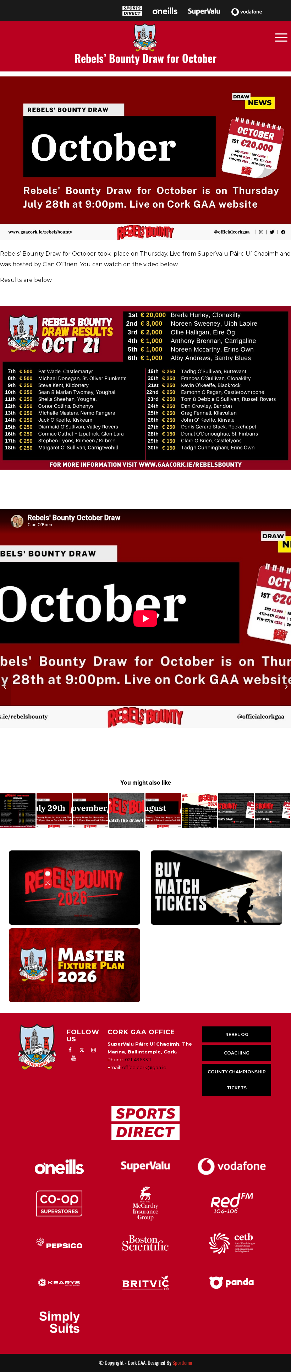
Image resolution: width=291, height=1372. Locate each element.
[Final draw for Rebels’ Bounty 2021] (127, 810)
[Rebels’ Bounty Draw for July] (54, 810)
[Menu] (281, 37)
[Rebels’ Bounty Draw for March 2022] (236, 810)
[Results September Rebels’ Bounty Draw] (17, 810)
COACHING (236, 1053)
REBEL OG (236, 1034)
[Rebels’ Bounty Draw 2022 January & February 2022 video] (272, 810)
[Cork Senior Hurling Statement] (285, 686)
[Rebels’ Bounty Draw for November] (90, 810)
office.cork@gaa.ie (144, 1067)
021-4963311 (138, 1059)
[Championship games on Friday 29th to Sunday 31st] (5, 686)
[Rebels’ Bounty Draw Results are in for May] (200, 810)
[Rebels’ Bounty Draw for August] (163, 810)
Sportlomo (182, 1362)
